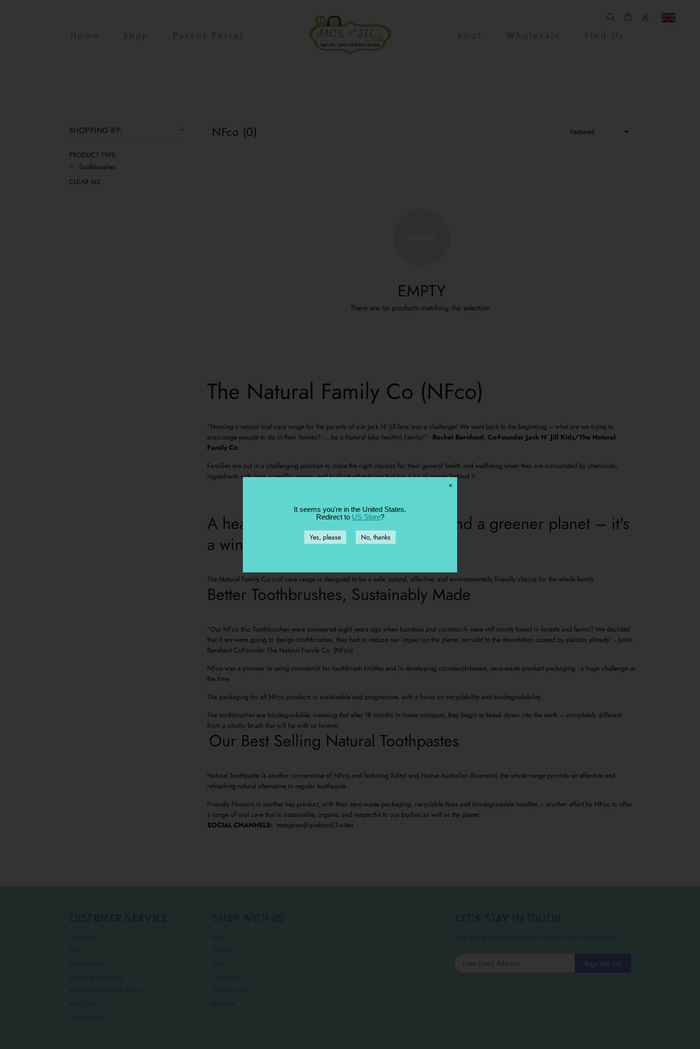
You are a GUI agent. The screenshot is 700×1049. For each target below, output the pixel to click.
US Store (366, 517)
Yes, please (325, 537)
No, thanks (375, 537)
